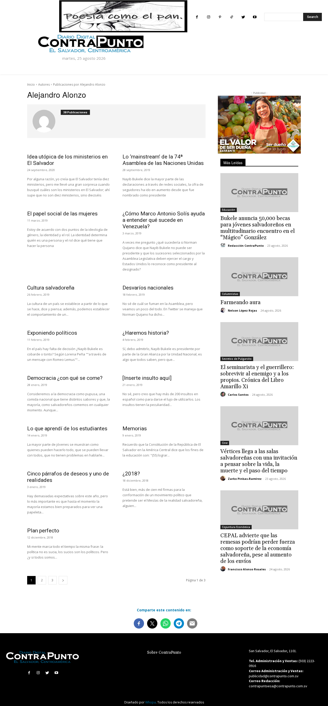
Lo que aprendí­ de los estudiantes (67, 428)
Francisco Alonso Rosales (247, 569)
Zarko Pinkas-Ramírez (245, 479)
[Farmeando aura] (259, 276)
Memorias (134, 428)
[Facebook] (196, 17)
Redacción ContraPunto (246, 245)
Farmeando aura (240, 302)
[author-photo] (47, 121)
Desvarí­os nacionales (147, 288)
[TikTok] (231, 17)
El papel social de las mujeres (62, 214)
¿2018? (131, 474)
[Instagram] (208, 17)
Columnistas (230, 294)
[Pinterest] (220, 17)
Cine (225, 443)
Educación (228, 210)
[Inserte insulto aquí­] (146, 378)
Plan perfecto (43, 531)
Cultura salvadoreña (50, 288)
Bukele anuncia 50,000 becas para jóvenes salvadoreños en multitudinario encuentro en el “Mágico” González (257, 228)
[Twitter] (243, 17)
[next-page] (63, 580)
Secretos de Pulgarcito (237, 359)
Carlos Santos (238, 394)
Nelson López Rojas (242, 310)
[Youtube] (254, 17)
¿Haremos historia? (145, 333)
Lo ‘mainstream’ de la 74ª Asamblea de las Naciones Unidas (163, 160)
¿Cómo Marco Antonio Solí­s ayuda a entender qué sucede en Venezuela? (163, 220)
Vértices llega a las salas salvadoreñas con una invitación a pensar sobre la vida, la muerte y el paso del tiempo (258, 461)
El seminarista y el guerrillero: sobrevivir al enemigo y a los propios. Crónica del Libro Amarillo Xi (257, 377)
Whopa (150, 702)
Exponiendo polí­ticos (52, 333)
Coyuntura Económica (236, 527)
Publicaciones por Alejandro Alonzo (79, 84)
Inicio (31, 84)
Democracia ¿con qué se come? (64, 378)
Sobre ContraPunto (164, 652)
